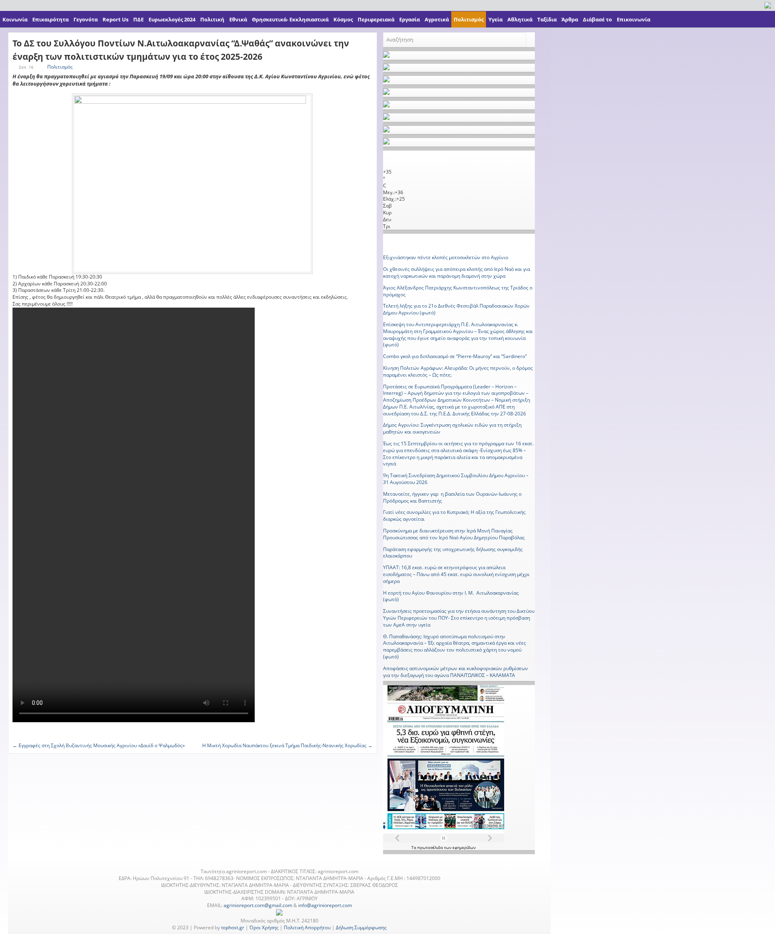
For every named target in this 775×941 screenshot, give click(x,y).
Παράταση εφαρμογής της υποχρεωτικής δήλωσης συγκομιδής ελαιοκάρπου (453, 553)
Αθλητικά (519, 19)
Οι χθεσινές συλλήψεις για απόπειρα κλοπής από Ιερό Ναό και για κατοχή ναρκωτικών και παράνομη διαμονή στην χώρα (456, 272)
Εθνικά (238, 19)
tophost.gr (232, 927)
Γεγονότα (85, 19)
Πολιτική (212, 19)
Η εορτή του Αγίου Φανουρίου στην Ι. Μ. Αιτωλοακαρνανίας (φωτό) (451, 596)
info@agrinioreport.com (325, 905)
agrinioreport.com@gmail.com (258, 905)
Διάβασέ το (597, 19)
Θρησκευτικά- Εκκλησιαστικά (290, 19)
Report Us (115, 19)
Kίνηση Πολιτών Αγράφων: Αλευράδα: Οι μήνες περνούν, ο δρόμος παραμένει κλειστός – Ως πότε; (458, 371)
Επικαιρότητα (50, 19)
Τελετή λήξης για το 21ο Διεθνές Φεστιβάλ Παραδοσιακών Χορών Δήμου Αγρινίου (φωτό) (456, 309)
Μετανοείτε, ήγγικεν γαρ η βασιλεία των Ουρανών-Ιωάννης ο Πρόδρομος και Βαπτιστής (452, 497)
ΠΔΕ (138, 19)
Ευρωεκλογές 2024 (172, 19)
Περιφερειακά (376, 19)
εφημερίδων (463, 847)
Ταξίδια (547, 19)
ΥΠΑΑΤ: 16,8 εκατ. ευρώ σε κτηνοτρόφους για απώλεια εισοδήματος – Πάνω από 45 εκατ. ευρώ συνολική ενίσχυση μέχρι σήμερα (456, 574)
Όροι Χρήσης (264, 927)
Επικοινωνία (633, 19)
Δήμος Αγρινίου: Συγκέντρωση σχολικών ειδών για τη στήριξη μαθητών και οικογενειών (452, 428)
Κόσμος (343, 19)
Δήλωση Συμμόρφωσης (361, 927)
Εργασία (409, 19)
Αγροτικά (437, 19)
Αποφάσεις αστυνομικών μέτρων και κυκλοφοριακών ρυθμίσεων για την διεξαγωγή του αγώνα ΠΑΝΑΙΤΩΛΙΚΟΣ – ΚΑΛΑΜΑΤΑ (455, 672)
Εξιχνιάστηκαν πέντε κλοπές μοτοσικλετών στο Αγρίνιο (445, 257)
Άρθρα (569, 19)
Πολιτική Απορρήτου (307, 927)
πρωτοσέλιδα (430, 847)
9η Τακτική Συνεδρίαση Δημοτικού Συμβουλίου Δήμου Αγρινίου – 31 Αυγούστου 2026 (455, 479)
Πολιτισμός (469, 19)
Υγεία (495, 19)
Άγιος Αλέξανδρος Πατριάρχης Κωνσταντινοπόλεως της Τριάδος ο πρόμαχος (457, 291)
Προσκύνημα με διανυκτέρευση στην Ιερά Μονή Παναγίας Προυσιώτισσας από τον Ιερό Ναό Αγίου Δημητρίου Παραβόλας (454, 534)
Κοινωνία (14, 19)
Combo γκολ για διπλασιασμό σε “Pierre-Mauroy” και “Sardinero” (455, 356)
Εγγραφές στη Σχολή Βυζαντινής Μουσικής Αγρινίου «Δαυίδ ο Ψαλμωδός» (99, 745)
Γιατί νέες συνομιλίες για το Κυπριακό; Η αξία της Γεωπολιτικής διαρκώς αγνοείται (454, 515)
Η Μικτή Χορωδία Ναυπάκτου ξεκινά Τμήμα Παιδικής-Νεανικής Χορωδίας (287, 745)
